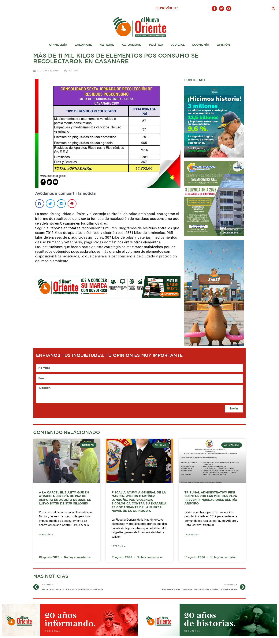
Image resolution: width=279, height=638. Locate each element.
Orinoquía (58, 45)
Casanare (83, 45)
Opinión (223, 45)
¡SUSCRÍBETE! (166, 8)
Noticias (106, 45)
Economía (200, 45)
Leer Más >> (46, 535)
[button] (273, 8)
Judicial (178, 45)
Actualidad (131, 45)
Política (156, 45)
